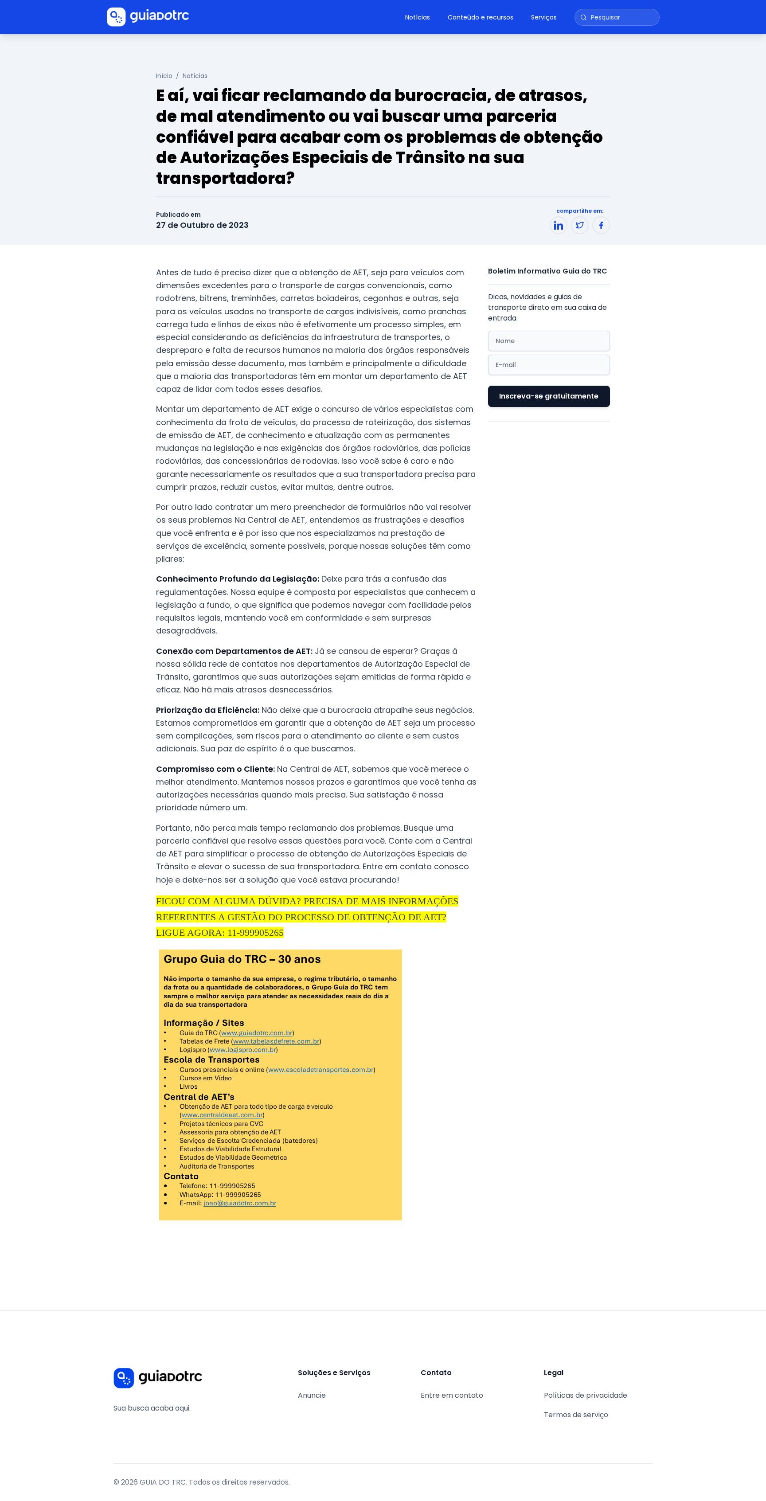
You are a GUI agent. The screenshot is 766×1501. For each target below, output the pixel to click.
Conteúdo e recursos (480, 17)
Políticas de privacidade (585, 1395)
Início (164, 75)
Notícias (417, 17)
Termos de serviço (576, 1415)
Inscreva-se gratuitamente (548, 396)
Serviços (544, 17)
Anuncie (312, 1395)
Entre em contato (452, 1395)
